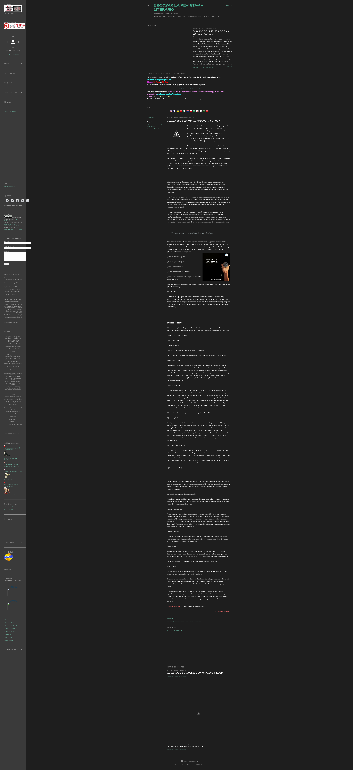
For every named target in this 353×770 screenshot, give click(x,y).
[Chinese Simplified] (207, 111)
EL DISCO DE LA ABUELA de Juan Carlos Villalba (211, 32)
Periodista (13, 600)
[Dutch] (187, 111)
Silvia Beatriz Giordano (11, 220)
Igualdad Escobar (9, 628)
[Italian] (184, 111)
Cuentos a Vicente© (10, 625)
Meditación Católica (10, 631)
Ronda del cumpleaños (11, 466)
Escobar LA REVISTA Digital (13, 229)
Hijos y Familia (181, 17)
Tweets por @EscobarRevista (9, 185)
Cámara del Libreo (9, 510)
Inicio (156, 17)
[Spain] (181, 111)
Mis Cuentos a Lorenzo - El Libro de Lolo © (12, 485)
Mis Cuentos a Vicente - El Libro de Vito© (12, 448)
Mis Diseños (7, 634)
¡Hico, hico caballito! (10, 495)
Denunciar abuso (10, 111)
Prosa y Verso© (9, 637)
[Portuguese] (194, 111)
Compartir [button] (196, 67)
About (6, 619)
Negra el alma (8, 480)
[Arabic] (204, 111)
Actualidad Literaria (153, 129)
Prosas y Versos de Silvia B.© (13, 471)
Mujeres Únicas (194, 17)
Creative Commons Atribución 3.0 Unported (11, 225)
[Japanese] (197, 111)
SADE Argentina (9, 507)
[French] (174, 111)
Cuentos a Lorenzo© (10, 622)
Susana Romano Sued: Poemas (185, 746)
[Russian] (191, 111)
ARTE (203, 17)
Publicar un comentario (206, 67)
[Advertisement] (198, 175)
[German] (177, 111)
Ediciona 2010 (13, 587)
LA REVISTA (163, 17)
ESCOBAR (171, 17)
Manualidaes (211, 17)
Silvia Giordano (13, 50)
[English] (171, 111)
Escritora (13, 586)
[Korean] (201, 111)
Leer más (229, 67)
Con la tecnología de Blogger (191, 761)
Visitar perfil (13, 54)
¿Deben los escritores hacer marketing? (183, 621)
